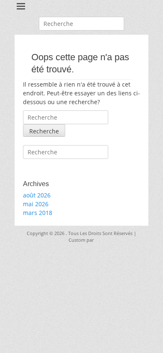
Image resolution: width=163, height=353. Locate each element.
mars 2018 (37, 213)
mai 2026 (35, 204)
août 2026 (37, 195)
